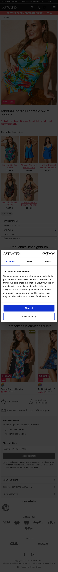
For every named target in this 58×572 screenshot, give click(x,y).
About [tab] (47, 261)
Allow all (29, 308)
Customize (27, 316)
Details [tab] (29, 261)
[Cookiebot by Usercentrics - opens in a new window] (42, 254)
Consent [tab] (10, 261)
